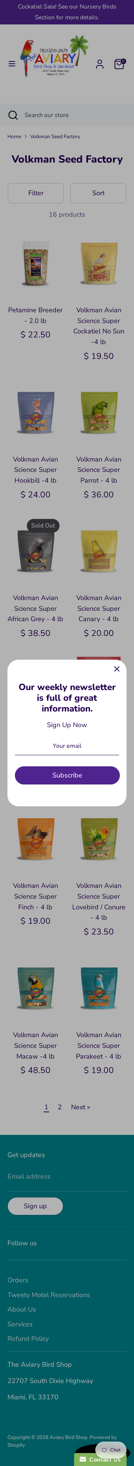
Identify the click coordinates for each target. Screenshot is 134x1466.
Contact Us (103, 1459)
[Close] (117, 669)
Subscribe (67, 775)
